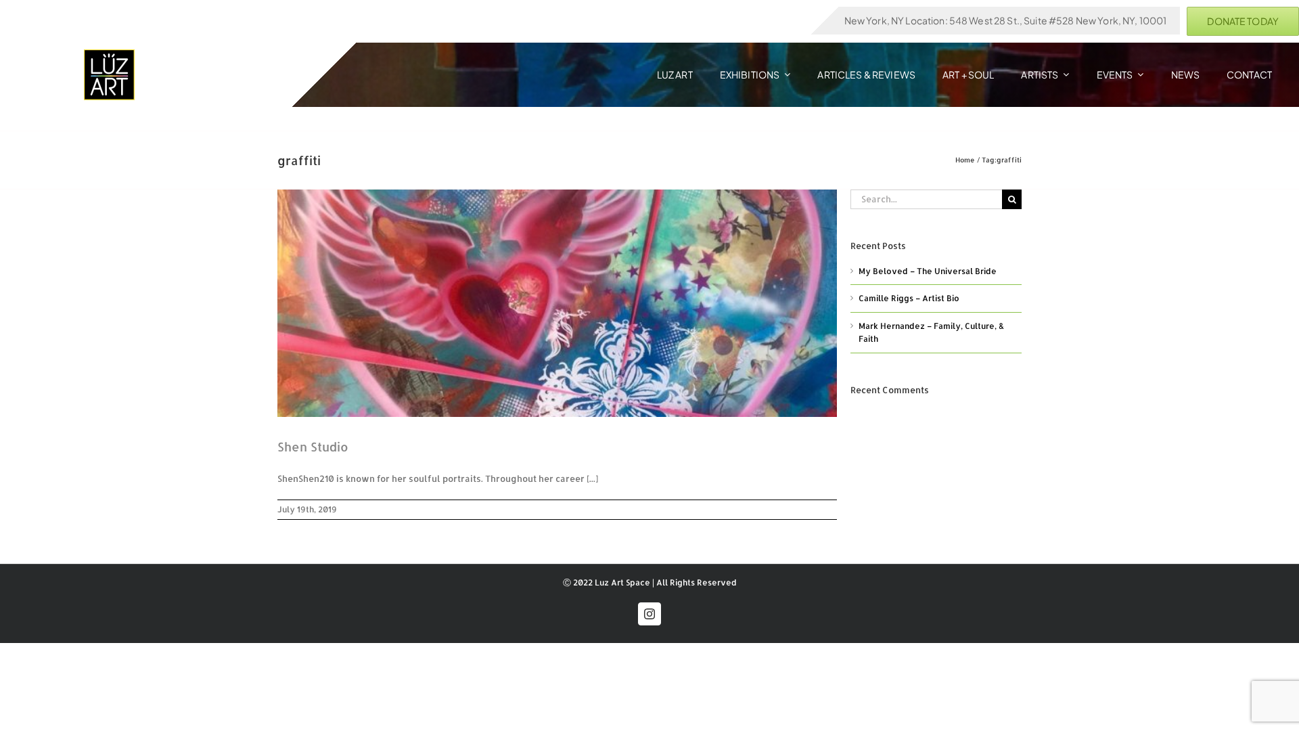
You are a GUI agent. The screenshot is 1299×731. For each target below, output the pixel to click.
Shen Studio (312, 446)
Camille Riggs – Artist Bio (909, 298)
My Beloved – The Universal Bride (928, 271)
